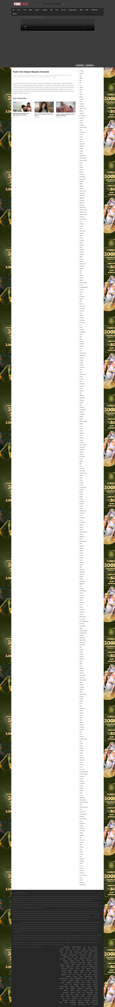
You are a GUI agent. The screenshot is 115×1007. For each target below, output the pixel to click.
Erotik (81, 285)
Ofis (81, 567)
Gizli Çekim (83, 353)
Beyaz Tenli (83, 191)
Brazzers (82, 202)
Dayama (82, 245)
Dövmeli (82, 266)
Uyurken (82, 816)
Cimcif (81, 226)
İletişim (15, 13)
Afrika (81, 99)
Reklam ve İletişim (77, 947)
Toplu (81, 753)
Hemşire (82, 400)
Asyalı (81, 151)
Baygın (82, 181)
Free (81, 325)
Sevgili (81, 668)
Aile (81, 101)
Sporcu (82, 713)
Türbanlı (82, 764)
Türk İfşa (82, 769)
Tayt (81, 731)
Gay (81, 336)
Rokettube (19, 76)
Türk (87, 9)
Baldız (81, 172)
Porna (81, 607)
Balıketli (82, 174)
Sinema (82, 687)
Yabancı (82, 842)
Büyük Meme (83, 209)
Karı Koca (82, 456)
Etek (81, 294)
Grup (81, 372)
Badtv (22, 75)
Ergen (81, 280)
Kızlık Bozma (83, 473)
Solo (81, 703)
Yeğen (81, 851)
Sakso (81, 651)
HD (13, 9)
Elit (81, 273)
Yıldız (81, 863)
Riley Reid (82, 640)
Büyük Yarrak (83, 214)
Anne (56, 9)
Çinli (81, 228)
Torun (81, 755)
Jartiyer (82, 442)
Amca (81, 120)
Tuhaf (81, 762)
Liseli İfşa (82, 522)
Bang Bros (26, 75)
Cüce (81, 238)
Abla (81, 94)
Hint (81, 405)
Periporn (65, 75)
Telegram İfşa (83, 738)
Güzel (81, 376)
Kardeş (82, 454)
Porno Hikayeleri (84, 621)
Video (81, 821)
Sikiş (81, 9)
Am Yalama (83, 115)
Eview (33, 75)
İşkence (82, 433)
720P (81, 87)
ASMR (81, 148)
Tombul (82, 750)
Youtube (82, 873)
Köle (81, 477)
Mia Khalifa (83, 541)
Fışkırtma (82, 320)
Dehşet (82, 252)
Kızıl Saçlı (82, 470)
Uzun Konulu (83, 818)
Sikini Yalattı (83, 680)
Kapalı (81, 452)
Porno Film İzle (17, 922)
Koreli (81, 492)
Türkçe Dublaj (83, 774)
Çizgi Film (82, 230)
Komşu (82, 484)
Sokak (81, 698)
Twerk (81, 785)
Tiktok (30, 76)
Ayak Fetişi (83, 155)
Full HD (82, 329)
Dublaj (81, 268)
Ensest (81, 278)
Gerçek (82, 341)
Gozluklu (82, 367)
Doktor (81, 261)
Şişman (82, 689)
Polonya (82, 602)
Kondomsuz (83, 487)
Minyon (82, 546)
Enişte (81, 275)
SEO (81, 663)
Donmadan (83, 263)
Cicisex (82, 223)
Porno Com (83, 616)
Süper (81, 722)
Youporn (54, 76)
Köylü (81, 499)
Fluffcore (82, 322)
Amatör (37, 9)
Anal (24, 9)
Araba (81, 139)
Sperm (81, 710)
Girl (81, 350)
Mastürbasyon (83, 532)
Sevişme (82, 670)
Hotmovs (37, 75)
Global (81, 357)
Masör (81, 529)
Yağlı (81, 844)
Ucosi (37, 76)
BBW (81, 183)
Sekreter (82, 658)
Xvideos (50, 76)
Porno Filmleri (97, 900)
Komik (81, 482)
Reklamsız (82, 637)
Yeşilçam (82, 858)
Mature (81, 534)
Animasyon (83, 132)
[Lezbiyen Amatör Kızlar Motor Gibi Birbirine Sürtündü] (65, 107)
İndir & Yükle (83, 421)
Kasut (40, 75)
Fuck (81, 327)
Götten (81, 365)
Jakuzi (81, 437)
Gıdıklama (82, 355)
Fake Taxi (82, 306)
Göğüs (81, 362)
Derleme (82, 254)
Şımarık (82, 696)
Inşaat (81, 423)
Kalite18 (82, 449)
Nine (81, 560)
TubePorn (34, 76)
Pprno (81, 628)
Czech (81, 242)
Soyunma (82, 708)
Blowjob (82, 198)
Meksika (82, 536)
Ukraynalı (82, 797)
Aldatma (82, 106)
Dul (81, 270)
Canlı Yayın (83, 219)
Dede (81, 247)
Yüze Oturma (83, 875)
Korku (81, 494)
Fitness (82, 317)
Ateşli (81, 153)
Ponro (81, 604)
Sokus (81, 701)
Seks (81, 661)
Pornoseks (83, 626)
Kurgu (51, 75)
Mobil (81, 550)
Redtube (82, 635)
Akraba (82, 103)
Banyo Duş (83, 179)
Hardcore (82, 383)
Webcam (82, 828)
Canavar (82, 216)
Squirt (81, 715)
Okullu (81, 576)
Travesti (82, 757)
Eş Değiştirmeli (84, 287)
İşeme (81, 430)
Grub (81, 369)
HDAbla (82, 395)
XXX (81, 837)
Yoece (81, 865)
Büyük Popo (83, 212)
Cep (81, 221)
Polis (81, 600)
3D (80, 75)
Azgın (81, 162)
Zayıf (81, 877)
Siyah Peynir (83, 694)
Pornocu (82, 623)
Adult (81, 96)
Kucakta (82, 501)
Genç (19, 9)
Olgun (30, 9)
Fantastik (82, 308)
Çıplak (81, 233)
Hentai (81, 402)
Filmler (81, 315)
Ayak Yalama (83, 158)
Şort (81, 706)
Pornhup (82, 611)
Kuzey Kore (83, 510)
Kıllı (81, 463)
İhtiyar (81, 416)
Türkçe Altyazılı (73, 9)
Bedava (82, 188)
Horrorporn (83, 409)
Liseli (81, 520)
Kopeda (47, 75)
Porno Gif (82, 619)
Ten (81, 741)
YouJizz (82, 868)
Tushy (81, 778)
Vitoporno (41, 76)
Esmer (81, 292)
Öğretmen (82, 571)
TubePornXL (94, 9)
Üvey (81, 809)
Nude (81, 564)
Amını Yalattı (83, 127)
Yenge (81, 854)
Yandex (82, 847)
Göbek (81, 360)
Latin (81, 515)
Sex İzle (63, 9)
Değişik (82, 249)
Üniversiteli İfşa (84, 802)
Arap (81, 141)
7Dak (19, 75)
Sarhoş (23, 76)
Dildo (81, 256)
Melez (81, 539)
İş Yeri (81, 428)
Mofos (81, 555)
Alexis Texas (83, 108)
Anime (81, 134)
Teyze (81, 743)
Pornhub (70, 75)
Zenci (81, 880)
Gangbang (82, 332)
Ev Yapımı (82, 296)
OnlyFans (82, 581)
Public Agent (83, 630)
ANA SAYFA (66, 947)
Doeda (29, 75)
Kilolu (81, 461)
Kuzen (81, 508)
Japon (81, 440)
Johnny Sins (83, 444)
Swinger (82, 727)
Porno (81, 614)
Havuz (81, 388)
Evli (81, 301)
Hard (81, 381)
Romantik (82, 644)
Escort (81, 289)
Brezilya (82, 205)
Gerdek (82, 343)
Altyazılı (82, 113)
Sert (81, 666)
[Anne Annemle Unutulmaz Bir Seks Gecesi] (44, 107)
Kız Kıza (43, 75)
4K (80, 80)
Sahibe (81, 649)
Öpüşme (82, 583)
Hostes (82, 412)
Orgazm (82, 588)
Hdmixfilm (82, 397)
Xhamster (46, 76)
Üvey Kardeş (83, 814)
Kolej (81, 480)
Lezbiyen (44, 9)
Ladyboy (82, 513)
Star (81, 720)
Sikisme (82, 684)
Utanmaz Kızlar (84, 807)
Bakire (81, 169)
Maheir (58, 75)
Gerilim (82, 346)
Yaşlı (81, 849)
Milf (51, 9)
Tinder (81, 748)
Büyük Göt (83, 207)
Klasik (81, 475)
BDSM (81, 186)
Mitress (82, 548)
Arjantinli (82, 143)
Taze (81, 734)
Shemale (82, 677)
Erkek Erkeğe (83, 282)
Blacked (82, 195)
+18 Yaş (82, 71)
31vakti (26, 17)
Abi (81, 92)
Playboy (82, 597)
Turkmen (82, 776)
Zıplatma (82, 882)
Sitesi (81, 691)
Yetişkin (82, 861)
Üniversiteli (83, 800)
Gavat (81, 334)
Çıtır (81, 235)
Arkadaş (82, 146)
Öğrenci (82, 569)
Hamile (81, 379)
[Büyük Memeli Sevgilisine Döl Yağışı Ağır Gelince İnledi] (22, 107)
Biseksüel (82, 193)
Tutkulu (82, 781)
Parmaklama (83, 590)
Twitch (81, 788)
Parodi (61, 75)
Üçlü (81, 793)
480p (81, 78)
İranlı (81, 426)
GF (80, 348)
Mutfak (81, 557)
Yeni (81, 856)
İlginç (81, 419)
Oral (81, 586)
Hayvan (82, 390)
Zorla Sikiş (82, 884)
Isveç (81, 435)
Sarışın (81, 656)
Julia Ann (82, 447)
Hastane (82, 386)
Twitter (81, 790)
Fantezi (82, 310)
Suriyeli (82, 724)
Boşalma (82, 200)
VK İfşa (82, 825)
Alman (81, 111)
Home (22, 17)
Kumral (82, 503)
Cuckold (82, 240)
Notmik (82, 562)
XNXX (81, 833)
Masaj (81, 527)
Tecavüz (82, 736)
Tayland (82, 729)
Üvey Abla (82, 811)
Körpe (81, 496)
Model (81, 553)
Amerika (82, 125)
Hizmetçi (82, 407)
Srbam (26, 76)
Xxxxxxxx (82, 840)
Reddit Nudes (83, 633)
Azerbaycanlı (83, 160)
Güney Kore (83, 374)
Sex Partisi (82, 675)
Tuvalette (82, 783)
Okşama (82, 574)
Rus (81, 647)
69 (17, 75)
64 (80, 82)
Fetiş (81, 313)
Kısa (81, 466)
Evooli (81, 303)
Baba (81, 165)
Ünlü (81, 804)
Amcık (81, 122)
